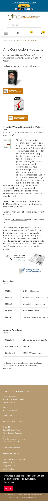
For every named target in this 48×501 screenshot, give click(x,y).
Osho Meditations (19, 220)
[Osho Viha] (24, 17)
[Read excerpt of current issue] (24, 259)
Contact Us (14, 366)
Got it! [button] (8, 489)
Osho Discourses (29, 175)
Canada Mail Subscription (34, 304)
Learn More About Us (11, 447)
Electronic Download (31, 66)
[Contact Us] (24, 271)
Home (6, 40)
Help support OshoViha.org (24, 3)
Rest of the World (31, 311)
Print (15, 66)
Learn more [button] (9, 482)
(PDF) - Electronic (31, 291)
